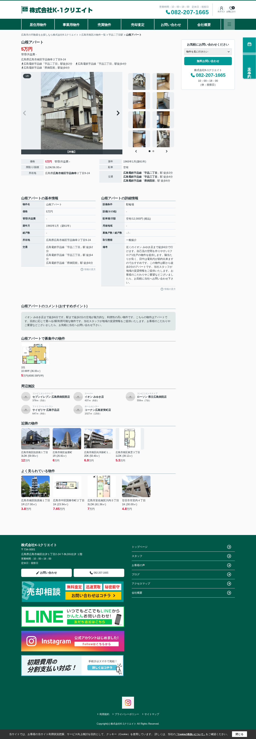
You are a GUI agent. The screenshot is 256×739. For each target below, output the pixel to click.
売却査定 (137, 25)
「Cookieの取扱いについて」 (191, 734)
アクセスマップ (141, 583)
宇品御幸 (47, 59)
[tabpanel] (151, 110)
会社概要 (204, 25)
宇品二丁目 (150, 172)
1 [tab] (149, 151)
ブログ (136, 574)
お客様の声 (138, 565)
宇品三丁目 (150, 176)
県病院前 (149, 180)
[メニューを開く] (229, 24)
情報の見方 (90, 269)
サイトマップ (151, 714)
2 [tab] (153, 151)
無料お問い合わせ (208, 61)
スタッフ (137, 555)
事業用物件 (71, 25)
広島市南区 (35, 59)
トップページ (139, 546)
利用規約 (104, 714)
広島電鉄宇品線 (132, 172)
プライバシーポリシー (127, 714)
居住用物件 (38, 25)
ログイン (221, 11)
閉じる (239, 734)
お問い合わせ (171, 25)
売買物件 (104, 25)
